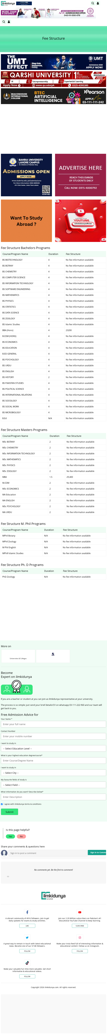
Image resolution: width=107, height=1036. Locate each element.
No (21, 836)
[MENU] (104, 3)
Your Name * (6, 719)
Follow (27, 951)
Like (27, 926)
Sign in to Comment (98, 852)
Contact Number (8, 731)
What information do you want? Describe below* (22, 792)
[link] (24, 3)
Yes (10, 836)
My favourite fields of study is (14, 780)
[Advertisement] (53, 125)
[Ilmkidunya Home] (8, 3)
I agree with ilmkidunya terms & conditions (22, 804)
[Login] (98, 3)
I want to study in (8, 743)
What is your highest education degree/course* (21, 755)
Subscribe (80, 926)
